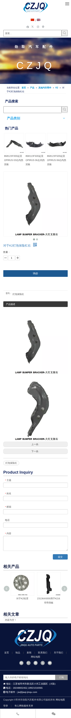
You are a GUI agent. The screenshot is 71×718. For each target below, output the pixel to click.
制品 (18, 652)
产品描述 (10, 304)
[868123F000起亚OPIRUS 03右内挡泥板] (14, 143)
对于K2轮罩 (22, 598)
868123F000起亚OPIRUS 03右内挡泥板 (13, 160)
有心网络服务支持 (24, 705)
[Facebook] (28, 26)
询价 (35, 273)
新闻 (29, 652)
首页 (6, 652)
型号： (9, 293)
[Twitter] (33, 26)
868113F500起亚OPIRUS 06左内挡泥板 (35, 160)
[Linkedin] (36, 663)
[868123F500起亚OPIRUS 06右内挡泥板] (57, 143)
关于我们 (58, 652)
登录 (5, 705)
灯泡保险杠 (11, 463)
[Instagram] (38, 26)
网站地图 (35, 656)
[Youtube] (50, 663)
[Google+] (28, 663)
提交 (60, 557)
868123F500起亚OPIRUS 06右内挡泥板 (56, 160)
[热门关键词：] (65, 33)
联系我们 (42, 652)
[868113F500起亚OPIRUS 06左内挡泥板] (35, 143)
